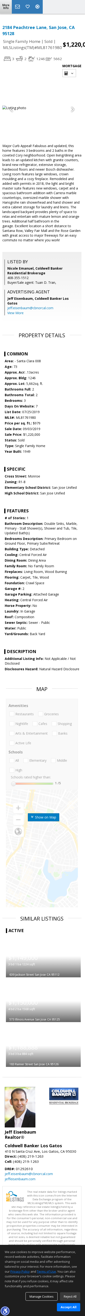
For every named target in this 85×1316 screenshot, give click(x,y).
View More (15, 313)
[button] (5, 1311)
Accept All (68, 1307)
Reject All (70, 1296)
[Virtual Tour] (38, 7)
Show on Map (45, 817)
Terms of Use (46, 1271)
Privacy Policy (20, 1271)
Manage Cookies (42, 1296)
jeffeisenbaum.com (20, 1178)
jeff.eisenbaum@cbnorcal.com (30, 308)
